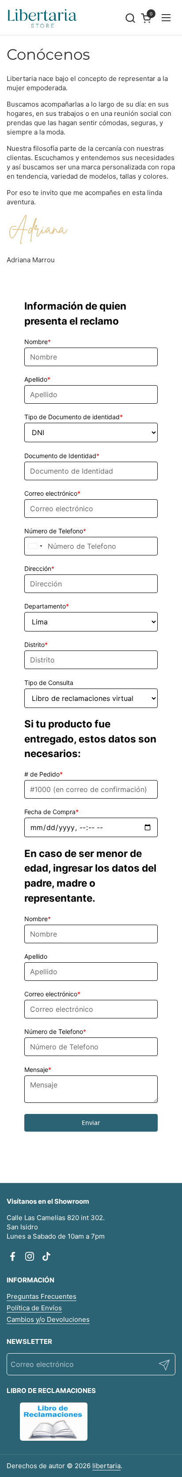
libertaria (106, 1466)
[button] (130, 17)
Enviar (91, 1122)
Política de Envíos (34, 1308)
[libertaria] (43, 17)
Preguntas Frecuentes (41, 1296)
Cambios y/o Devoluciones (48, 1319)
